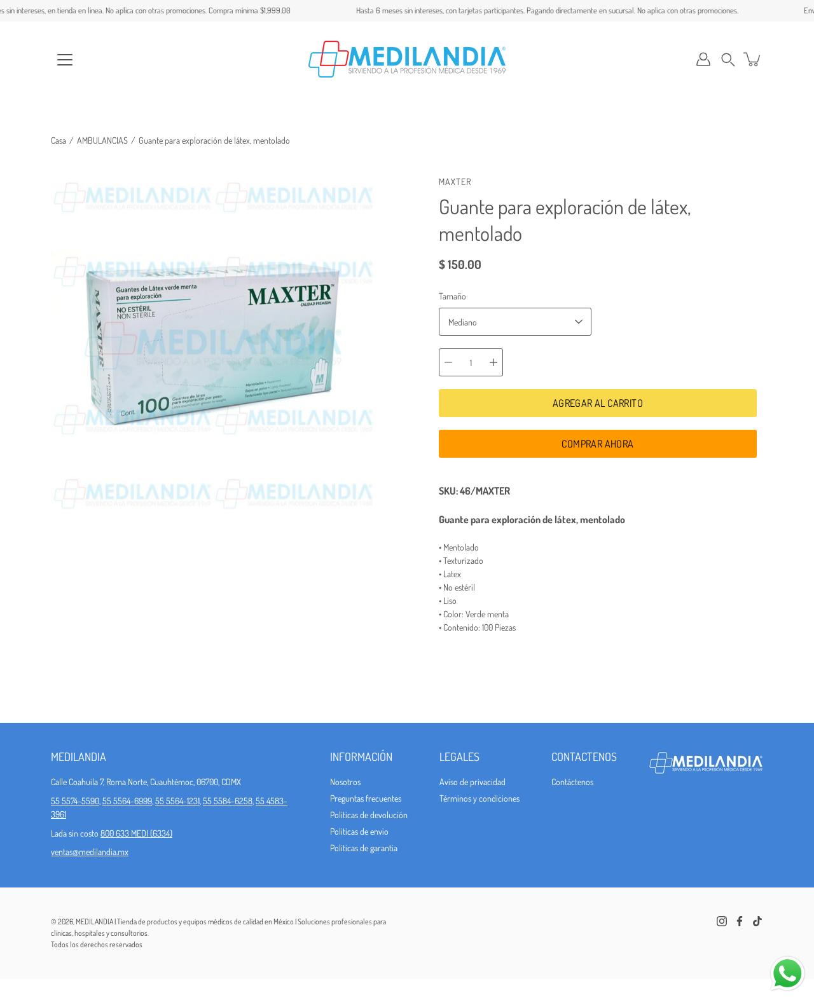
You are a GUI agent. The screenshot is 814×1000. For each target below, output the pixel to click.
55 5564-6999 (127, 800)
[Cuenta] (703, 59)
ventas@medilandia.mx (89, 851)
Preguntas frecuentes (365, 798)
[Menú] (65, 59)
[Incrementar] (493, 362)
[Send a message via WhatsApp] (788, 974)
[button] (728, 59)
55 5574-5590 (75, 800)
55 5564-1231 (177, 800)
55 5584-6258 (227, 800)
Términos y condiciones (479, 798)
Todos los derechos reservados (96, 944)
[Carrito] (753, 59)
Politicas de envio (359, 831)
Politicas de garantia (363, 847)
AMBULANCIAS (102, 140)
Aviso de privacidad (472, 781)
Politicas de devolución (369, 814)
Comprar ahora (597, 443)
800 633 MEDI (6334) (136, 833)
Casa (58, 140)
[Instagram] (722, 921)
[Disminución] (448, 362)
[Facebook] (739, 921)
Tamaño (452, 296)
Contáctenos (572, 781)
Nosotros (345, 781)
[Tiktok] (757, 921)
